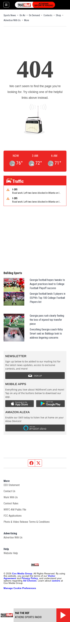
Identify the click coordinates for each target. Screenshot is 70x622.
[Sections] (6, 4)
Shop (58, 15)
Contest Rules (11, 503)
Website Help (11, 553)
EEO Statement (12, 485)
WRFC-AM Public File (15, 509)
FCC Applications (13, 515)
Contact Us (9, 491)
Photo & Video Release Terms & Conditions (27, 521)
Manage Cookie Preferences (20, 588)
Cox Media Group (22, 573)
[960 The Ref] (35, 4)
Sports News (10, 15)
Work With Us (11, 497)
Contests (47, 15)
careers (56, 580)
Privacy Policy (30, 578)
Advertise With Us (12, 20)
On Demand (34, 15)
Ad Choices (30, 580)
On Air (22, 15)
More (26, 20)
